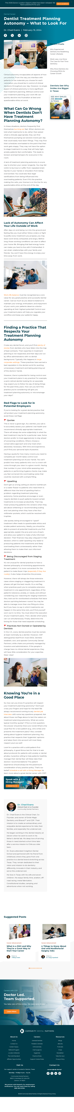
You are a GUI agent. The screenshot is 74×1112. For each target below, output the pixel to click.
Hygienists (37, 1060)
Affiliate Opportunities (14, 1066)
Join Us (58, 12)
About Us (14, 1044)
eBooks (60, 1051)
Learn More (11, 1019)
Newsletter (60, 1060)
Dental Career (10, 22)
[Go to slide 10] (41, 975)
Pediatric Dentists (37, 1051)
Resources (60, 1044)
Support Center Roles (37, 1066)
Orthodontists (37, 1054)
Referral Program (14, 1057)
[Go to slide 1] (29, 975)
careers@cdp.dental (54, 1077)
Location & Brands (14, 1060)
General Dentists (37, 1048)
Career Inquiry (13, 1054)
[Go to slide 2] (30, 975)
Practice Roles (37, 1063)
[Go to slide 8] (38, 975)
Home (14, 1048)
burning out (19, 137)
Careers (37, 1044)
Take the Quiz (60, 1063)
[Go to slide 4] (33, 975)
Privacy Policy (60, 1066)
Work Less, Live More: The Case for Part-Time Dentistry (59, 69)
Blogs (60, 1048)
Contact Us (13, 1051)
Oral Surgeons (37, 1057)
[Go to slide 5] (34, 975)
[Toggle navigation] (67, 12)
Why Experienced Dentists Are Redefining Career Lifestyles (59, 59)
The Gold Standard (14, 1063)
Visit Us (19, 1073)
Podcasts (60, 1054)
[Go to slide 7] (37, 975)
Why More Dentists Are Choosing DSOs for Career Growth (59, 78)
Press (60, 1057)
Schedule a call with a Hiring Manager (25, 778)
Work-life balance (11, 302)
